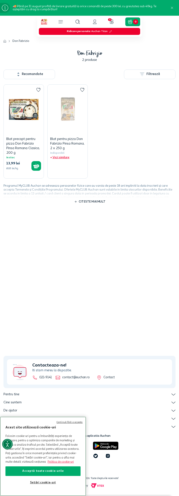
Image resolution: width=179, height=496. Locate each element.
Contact (109, 377)
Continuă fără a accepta (70, 422)
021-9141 (45, 377)
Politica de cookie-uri (61, 461)
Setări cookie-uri (43, 482)
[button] (78, 22)
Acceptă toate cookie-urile (43, 471)
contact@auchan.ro (76, 377)
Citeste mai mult (92, 201)
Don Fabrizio (20, 41)
